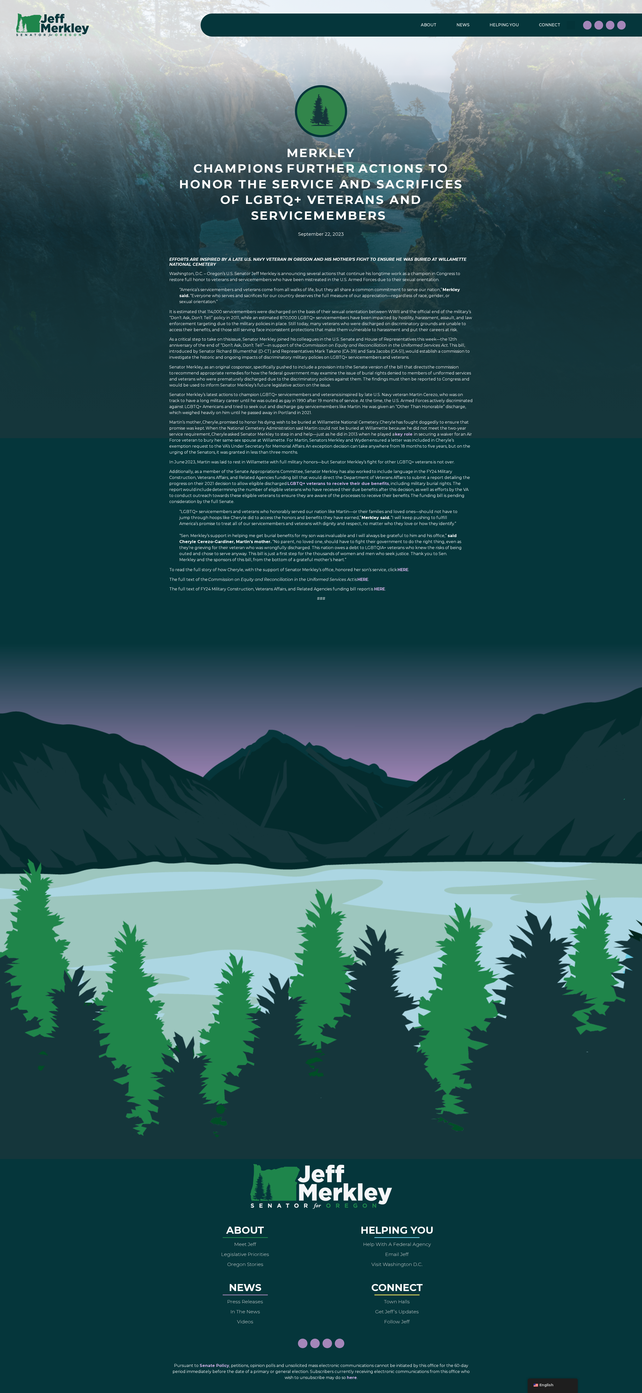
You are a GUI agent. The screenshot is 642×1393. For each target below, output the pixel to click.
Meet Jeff (245, 1244)
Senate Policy (214, 1365)
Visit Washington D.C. (397, 1264)
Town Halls (397, 1301)
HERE (402, 569)
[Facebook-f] (587, 25)
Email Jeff (397, 1254)
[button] (571, 25)
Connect (549, 25)
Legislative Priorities (245, 1254)
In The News (245, 1311)
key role (404, 434)
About (428, 25)
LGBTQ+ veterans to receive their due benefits (338, 483)
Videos (245, 1321)
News (462, 25)
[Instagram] (598, 25)
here (352, 1377)
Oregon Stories (245, 1264)
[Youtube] (610, 25)
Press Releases (245, 1301)
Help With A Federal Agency (397, 1244)
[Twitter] (621, 25)
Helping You (504, 25)
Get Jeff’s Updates (397, 1311)
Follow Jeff (397, 1321)
